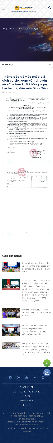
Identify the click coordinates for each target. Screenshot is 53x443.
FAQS (26, 396)
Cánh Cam (34, 434)
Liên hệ (26, 405)
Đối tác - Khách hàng (26, 391)
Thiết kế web (20, 434)
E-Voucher (26, 387)
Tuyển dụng (26, 400)
